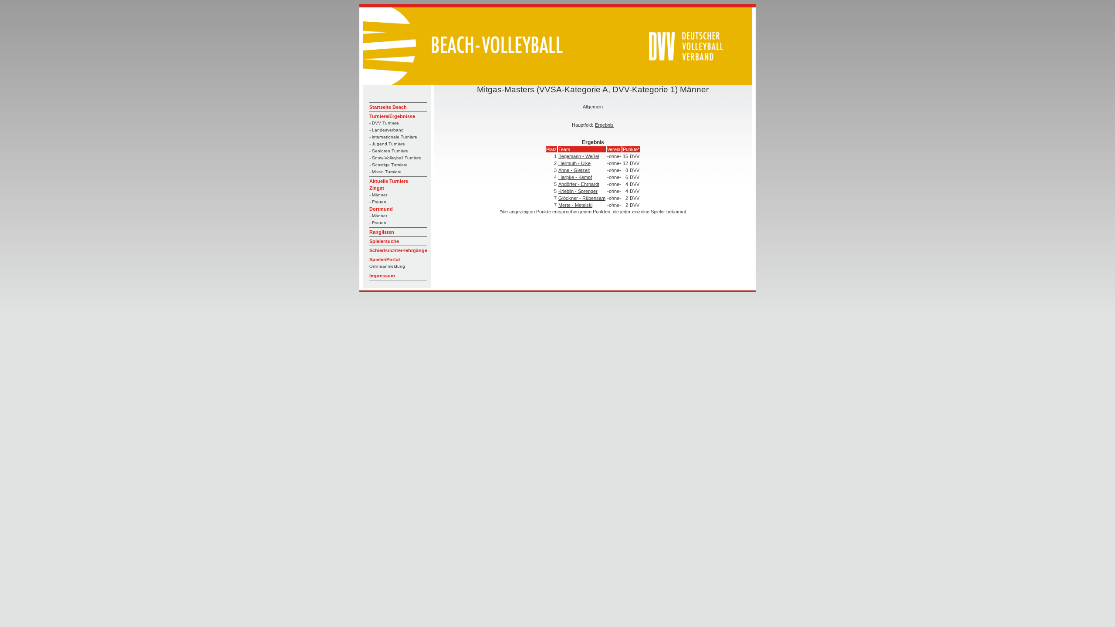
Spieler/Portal (384, 259)
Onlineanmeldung (387, 266)
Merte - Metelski (575, 205)
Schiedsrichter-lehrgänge (398, 250)
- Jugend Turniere (387, 144)
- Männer (378, 194)
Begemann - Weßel (578, 156)
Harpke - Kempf (575, 177)
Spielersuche (384, 241)
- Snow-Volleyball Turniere (395, 157)
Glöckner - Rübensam (581, 198)
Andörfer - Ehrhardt (578, 184)
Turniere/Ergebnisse (392, 116)
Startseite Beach (388, 107)
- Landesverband (386, 130)
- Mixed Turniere (385, 171)
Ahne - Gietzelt (574, 170)
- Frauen (377, 201)
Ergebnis (604, 125)
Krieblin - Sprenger (578, 191)
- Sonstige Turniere (388, 164)
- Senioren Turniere (388, 150)
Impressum (382, 275)
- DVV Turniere (384, 123)
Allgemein (593, 106)
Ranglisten (381, 232)
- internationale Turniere (393, 137)
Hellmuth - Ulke (574, 163)
